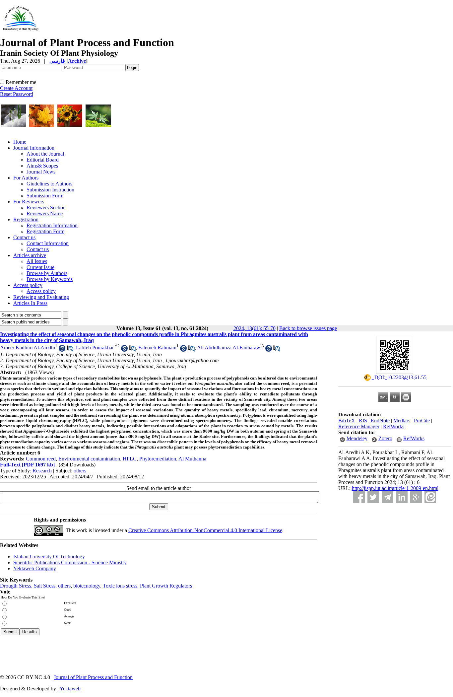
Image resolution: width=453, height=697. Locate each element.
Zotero (385, 438)
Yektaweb (70, 688)
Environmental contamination (89, 458)
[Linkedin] (402, 497)
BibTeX (346, 420)
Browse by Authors (47, 273)
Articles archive (29, 255)
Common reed (41, 458)
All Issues (37, 261)
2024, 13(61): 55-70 (254, 328)
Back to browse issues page (308, 328)
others (80, 470)
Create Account (16, 88)
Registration (25, 219)
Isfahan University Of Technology (49, 556)
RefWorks (393, 426)
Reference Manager (358, 426)
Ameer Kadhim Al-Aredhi (27, 347)
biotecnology (86, 586)
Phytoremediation (157, 458)
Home (19, 142)
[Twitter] (373, 497)
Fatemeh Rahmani (157, 347)
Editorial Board (43, 160)
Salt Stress (44, 586)
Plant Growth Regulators (166, 586)
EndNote (380, 420)
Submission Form (45, 195)
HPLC (130, 458)
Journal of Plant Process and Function (93, 677)
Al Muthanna (192, 458)
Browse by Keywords (50, 279)
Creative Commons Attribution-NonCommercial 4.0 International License (205, 530)
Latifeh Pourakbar (95, 347)
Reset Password (16, 94)
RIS (363, 420)
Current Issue (40, 267)
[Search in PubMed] (70, 350)
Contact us (24, 237)
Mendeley (357, 438)
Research (42, 470)
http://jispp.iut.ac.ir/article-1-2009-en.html (395, 488)
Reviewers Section (46, 207)
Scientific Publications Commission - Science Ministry (70, 562)
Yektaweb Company (34, 568)
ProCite (422, 420)
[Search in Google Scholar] (62, 350)
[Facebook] (359, 497)
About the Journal (45, 154)
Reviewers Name (45, 213)
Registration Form (45, 231)
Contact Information (48, 243)
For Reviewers (28, 201)
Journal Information (33, 148)
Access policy (27, 285)
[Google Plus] (416, 497)
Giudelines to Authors (49, 183)
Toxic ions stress (120, 586)
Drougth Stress (15, 586)
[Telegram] (387, 497)
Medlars (401, 420)
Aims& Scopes (42, 166)
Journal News (41, 171)
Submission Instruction (50, 189)
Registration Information (52, 225)
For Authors (25, 177)
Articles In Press (30, 303)
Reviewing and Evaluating (41, 297)
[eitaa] (430, 497)
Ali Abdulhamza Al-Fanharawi (229, 347)
